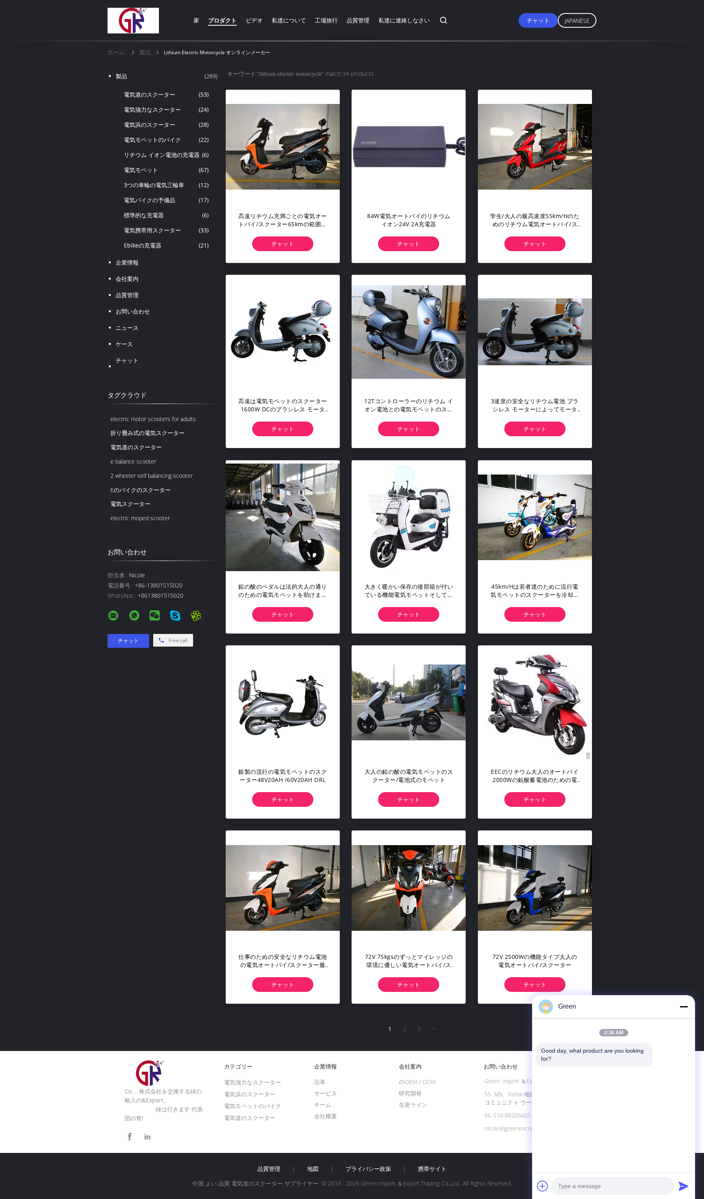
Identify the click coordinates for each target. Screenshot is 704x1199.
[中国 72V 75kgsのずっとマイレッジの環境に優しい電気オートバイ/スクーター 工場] (409, 887)
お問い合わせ (133, 311)
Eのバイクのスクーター (140, 490)
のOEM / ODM (417, 1082)
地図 (313, 1169)
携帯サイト (432, 1169)
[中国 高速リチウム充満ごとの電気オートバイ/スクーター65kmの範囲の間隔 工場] (283, 147)
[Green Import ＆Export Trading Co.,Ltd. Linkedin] (147, 1137)
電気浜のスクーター (166, 124)
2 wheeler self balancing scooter (151, 475)
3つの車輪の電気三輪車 (166, 185)
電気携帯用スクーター (166, 230)
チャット (538, 20)
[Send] (683, 1186)
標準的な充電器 (166, 215)
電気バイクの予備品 (166, 200)
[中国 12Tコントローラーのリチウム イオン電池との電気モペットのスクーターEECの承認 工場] (409, 332)
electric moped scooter (140, 518)
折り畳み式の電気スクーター (147, 433)
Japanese (577, 20)
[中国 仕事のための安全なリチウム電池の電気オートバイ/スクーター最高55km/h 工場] (283, 887)
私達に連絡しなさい (404, 20)
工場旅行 (326, 20)
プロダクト (222, 20)
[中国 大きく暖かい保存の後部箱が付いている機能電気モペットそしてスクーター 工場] (409, 517)
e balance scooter (133, 461)
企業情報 (127, 262)
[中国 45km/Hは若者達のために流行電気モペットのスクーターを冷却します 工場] (535, 517)
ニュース (127, 327)
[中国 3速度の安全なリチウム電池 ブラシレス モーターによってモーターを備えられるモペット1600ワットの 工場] (535, 332)
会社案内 (127, 279)
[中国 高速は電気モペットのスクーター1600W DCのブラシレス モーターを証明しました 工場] (283, 332)
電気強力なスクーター (166, 109)
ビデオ (254, 20)
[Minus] (684, 1006)
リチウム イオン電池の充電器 (166, 155)
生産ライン (413, 1104)
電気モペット (166, 170)
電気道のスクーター (166, 94)
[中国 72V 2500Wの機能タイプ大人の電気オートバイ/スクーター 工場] (535, 887)
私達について (289, 20)
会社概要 (325, 1116)
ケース (124, 344)
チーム (322, 1104)
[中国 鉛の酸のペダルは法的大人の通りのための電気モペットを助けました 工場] (283, 517)
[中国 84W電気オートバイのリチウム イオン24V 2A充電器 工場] (409, 147)
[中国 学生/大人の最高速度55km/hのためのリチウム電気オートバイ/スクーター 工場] (535, 147)
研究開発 (410, 1093)
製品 (167, 76)
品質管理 (358, 20)
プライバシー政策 (368, 1169)
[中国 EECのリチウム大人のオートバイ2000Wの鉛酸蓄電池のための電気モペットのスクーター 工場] (535, 702)
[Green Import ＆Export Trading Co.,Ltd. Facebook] (129, 1137)
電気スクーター (130, 504)
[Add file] (542, 1186)
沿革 (320, 1082)
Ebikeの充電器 (166, 245)
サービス (325, 1093)
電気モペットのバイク (166, 140)
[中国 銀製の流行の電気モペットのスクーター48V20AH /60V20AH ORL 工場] (283, 702)
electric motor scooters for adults (153, 419)
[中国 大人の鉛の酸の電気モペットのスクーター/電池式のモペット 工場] (409, 702)
